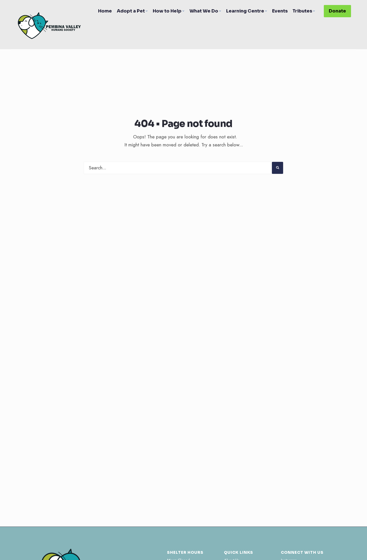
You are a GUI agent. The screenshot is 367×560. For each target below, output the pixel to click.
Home (105, 11)
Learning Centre (245, 11)
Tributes (302, 11)
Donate (337, 11)
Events (280, 11)
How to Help (167, 11)
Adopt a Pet (131, 11)
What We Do (203, 11)
